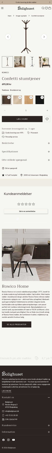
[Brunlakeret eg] (6, 99)
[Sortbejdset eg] (39, 99)
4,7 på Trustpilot (11, 175)
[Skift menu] (2, 8)
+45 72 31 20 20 (11, 415)
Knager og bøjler (21, 16)
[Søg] (43, 8)
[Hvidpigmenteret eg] (17, 99)
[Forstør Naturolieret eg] (31, 97)
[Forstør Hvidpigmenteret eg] (20, 97)
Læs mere (6, 391)
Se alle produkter (16, 324)
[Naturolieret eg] (28, 99)
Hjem (9, 16)
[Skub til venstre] (8, 37)
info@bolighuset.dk (12, 411)
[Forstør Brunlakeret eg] (8, 97)
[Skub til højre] (44, 37)
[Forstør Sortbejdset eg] (42, 97)
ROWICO (5, 72)
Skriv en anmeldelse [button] (27, 211)
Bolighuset (12, 448)
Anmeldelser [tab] (10, 219)
